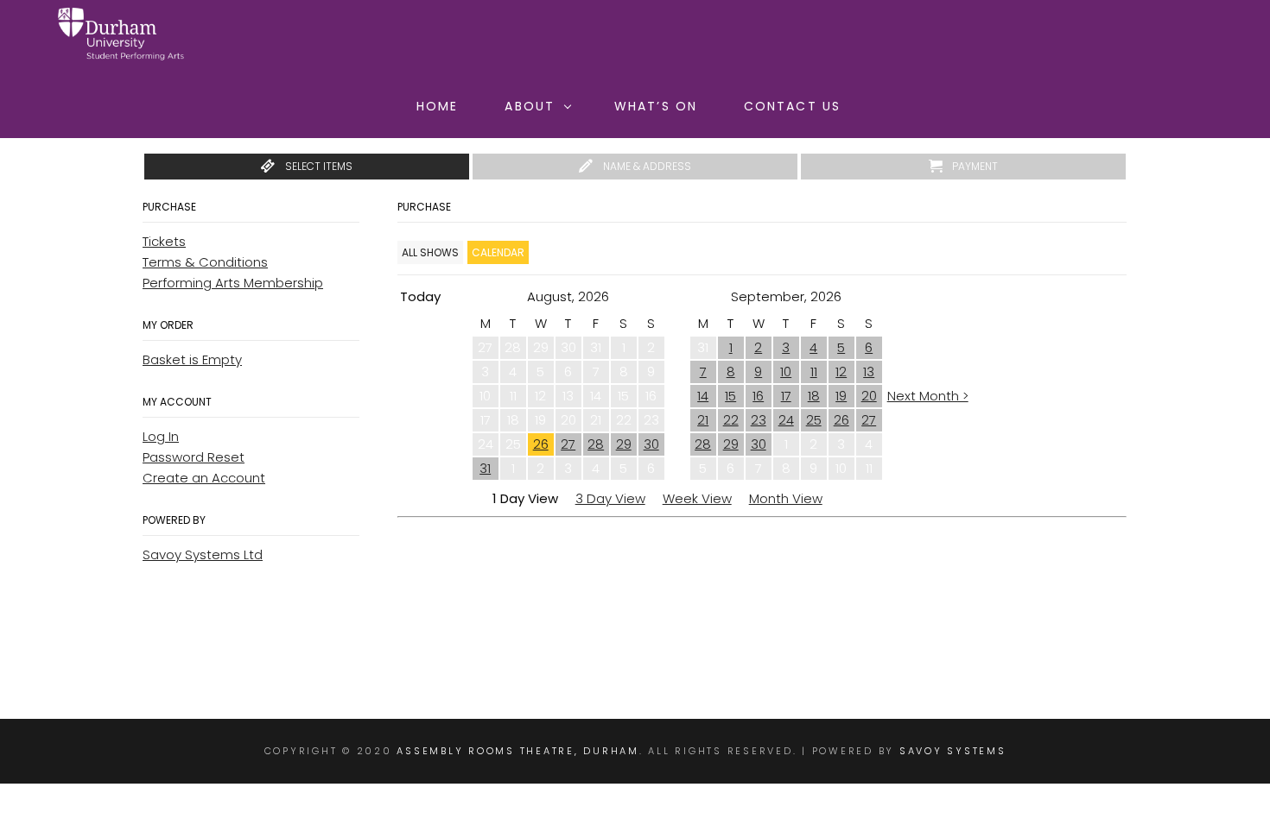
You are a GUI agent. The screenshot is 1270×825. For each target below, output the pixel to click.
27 (568, 444)
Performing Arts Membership (233, 283)
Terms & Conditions (205, 262)
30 (651, 444)
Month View (785, 498)
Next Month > (927, 396)
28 (595, 444)
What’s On (655, 106)
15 (730, 396)
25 (814, 420)
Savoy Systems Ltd (203, 554)
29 (624, 444)
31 (485, 468)
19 (841, 396)
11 (813, 371)
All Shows (430, 252)
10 (785, 371)
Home (437, 106)
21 (702, 420)
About (530, 106)
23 (758, 420)
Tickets (164, 241)
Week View (697, 498)
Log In (161, 436)
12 (841, 371)
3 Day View (610, 498)
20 (869, 396)
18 (814, 396)
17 (786, 396)
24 (786, 420)
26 (541, 444)
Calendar (498, 252)
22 (731, 420)
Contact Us (792, 106)
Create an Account (204, 478)
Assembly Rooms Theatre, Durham (518, 751)
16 (758, 396)
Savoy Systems (952, 751)
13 (868, 371)
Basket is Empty (192, 359)
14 (702, 396)
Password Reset (193, 457)
